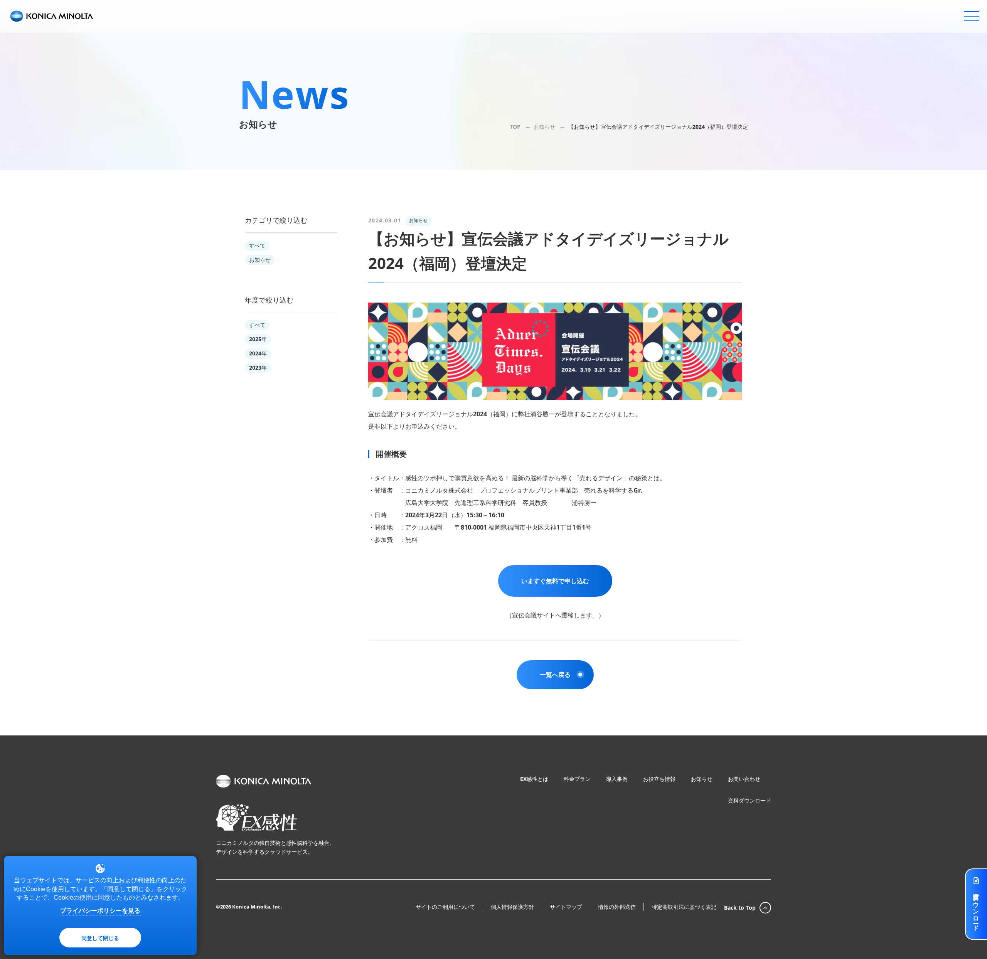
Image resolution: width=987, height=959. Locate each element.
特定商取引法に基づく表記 (684, 906)
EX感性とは (534, 778)
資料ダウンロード (749, 800)
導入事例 (617, 778)
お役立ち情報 (659, 778)
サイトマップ (566, 906)
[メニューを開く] (971, 16)
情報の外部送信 (617, 906)
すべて (257, 245)
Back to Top (740, 907)
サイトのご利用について (445, 906)
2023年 (258, 367)
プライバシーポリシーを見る (100, 910)
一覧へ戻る (555, 674)
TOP (515, 126)
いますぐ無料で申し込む (555, 581)
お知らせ (544, 126)
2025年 (258, 339)
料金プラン (577, 778)
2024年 (258, 353)
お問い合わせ (744, 778)
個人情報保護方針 (512, 906)
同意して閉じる (100, 938)
